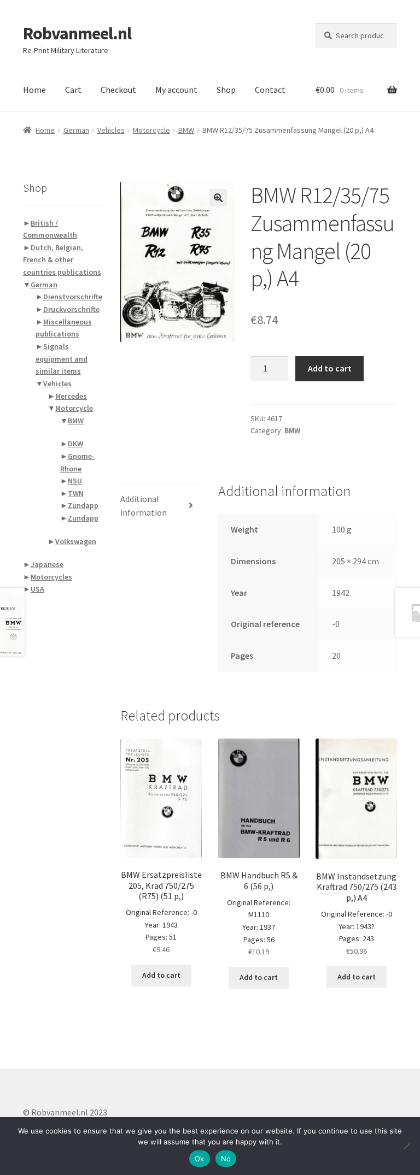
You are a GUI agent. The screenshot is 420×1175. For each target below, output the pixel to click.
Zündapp (83, 505)
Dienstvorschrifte (72, 297)
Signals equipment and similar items (62, 358)
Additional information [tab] (143, 505)
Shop (226, 89)
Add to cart (330, 368)
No (226, 1158)
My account (176, 89)
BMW (186, 130)
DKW (75, 443)
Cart (73, 89)
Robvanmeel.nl (77, 33)
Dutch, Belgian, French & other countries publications (62, 260)
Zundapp (83, 518)
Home (34, 89)
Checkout (118, 89)
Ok (200, 1158)
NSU (75, 481)
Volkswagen (75, 541)
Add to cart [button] (161, 975)
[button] (218, 197)
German (76, 130)
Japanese (47, 564)
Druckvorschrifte (71, 309)
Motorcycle (151, 130)
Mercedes (71, 396)
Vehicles (111, 130)
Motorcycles (51, 577)
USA (37, 589)
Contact (270, 89)
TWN (76, 493)
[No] (406, 1146)
